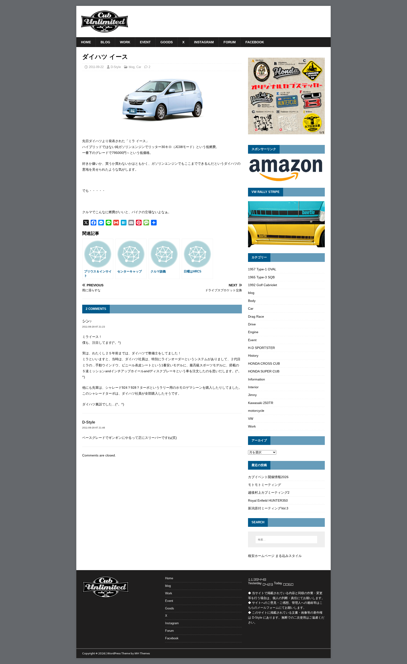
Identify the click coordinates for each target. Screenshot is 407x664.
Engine (253, 332)
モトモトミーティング (264, 485)
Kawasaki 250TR (260, 403)
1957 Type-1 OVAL (262, 269)
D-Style (116, 67)
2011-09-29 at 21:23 (93, 326)
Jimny (252, 395)
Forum (230, 42)
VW (250, 418)
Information (256, 379)
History (253, 355)
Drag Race (256, 316)
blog (105, 42)
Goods (166, 42)
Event (145, 42)
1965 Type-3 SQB (261, 277)
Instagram (204, 42)
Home (86, 42)
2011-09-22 (96, 67)
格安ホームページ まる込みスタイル (275, 555)
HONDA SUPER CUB (263, 371)
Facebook (254, 42)
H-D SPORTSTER (261, 348)
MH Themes (142, 653)
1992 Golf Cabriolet (262, 285)
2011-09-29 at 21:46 (93, 427)
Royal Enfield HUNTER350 (268, 500)
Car (138, 67)
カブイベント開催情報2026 (268, 477)
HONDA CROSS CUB (264, 363)
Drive (252, 324)
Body (252, 301)
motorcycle (256, 410)
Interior (253, 387)
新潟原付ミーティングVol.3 (268, 508)
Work (125, 42)
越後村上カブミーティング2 (268, 492)
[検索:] (286, 540)
